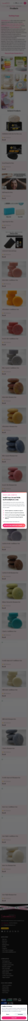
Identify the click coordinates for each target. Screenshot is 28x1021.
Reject (7, 1014)
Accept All (14, 1017)
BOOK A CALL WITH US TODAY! (13, 525)
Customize (20, 1014)
